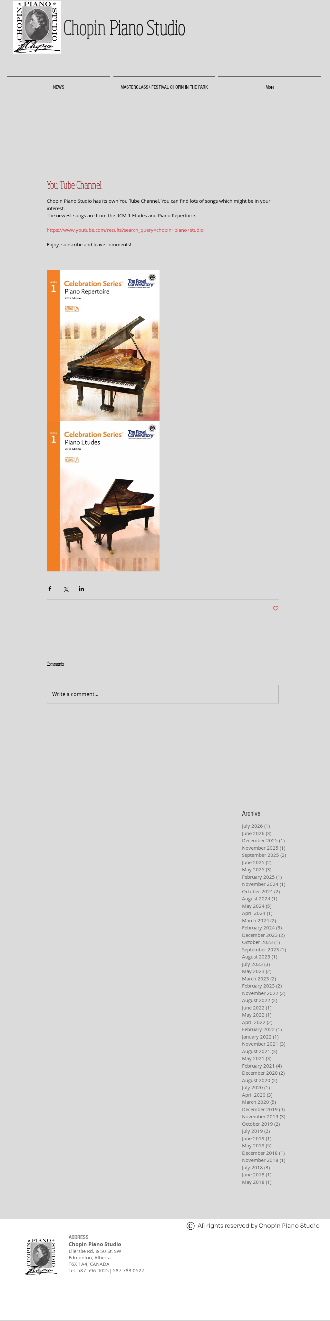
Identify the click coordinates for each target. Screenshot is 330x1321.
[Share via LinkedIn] (81, 589)
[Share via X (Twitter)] (66, 589)
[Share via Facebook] (50, 589)
